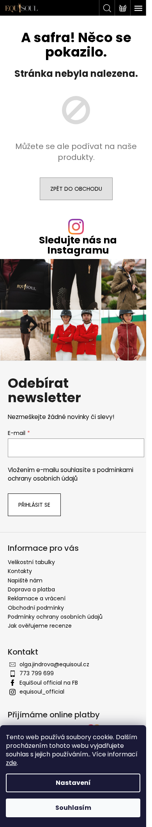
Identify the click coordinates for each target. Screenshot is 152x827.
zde (11, 762)
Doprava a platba (31, 589)
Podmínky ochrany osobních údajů (55, 617)
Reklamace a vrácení (36, 598)
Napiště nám (25, 580)
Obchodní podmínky (36, 608)
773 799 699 (36, 673)
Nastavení (73, 782)
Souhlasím (73, 807)
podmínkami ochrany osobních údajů (70, 474)
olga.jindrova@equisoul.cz (54, 664)
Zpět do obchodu (76, 189)
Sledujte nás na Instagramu (78, 245)
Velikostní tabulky (31, 562)
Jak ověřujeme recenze (40, 626)
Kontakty (20, 571)
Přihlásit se (34, 505)
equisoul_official (41, 692)
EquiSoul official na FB (48, 683)
